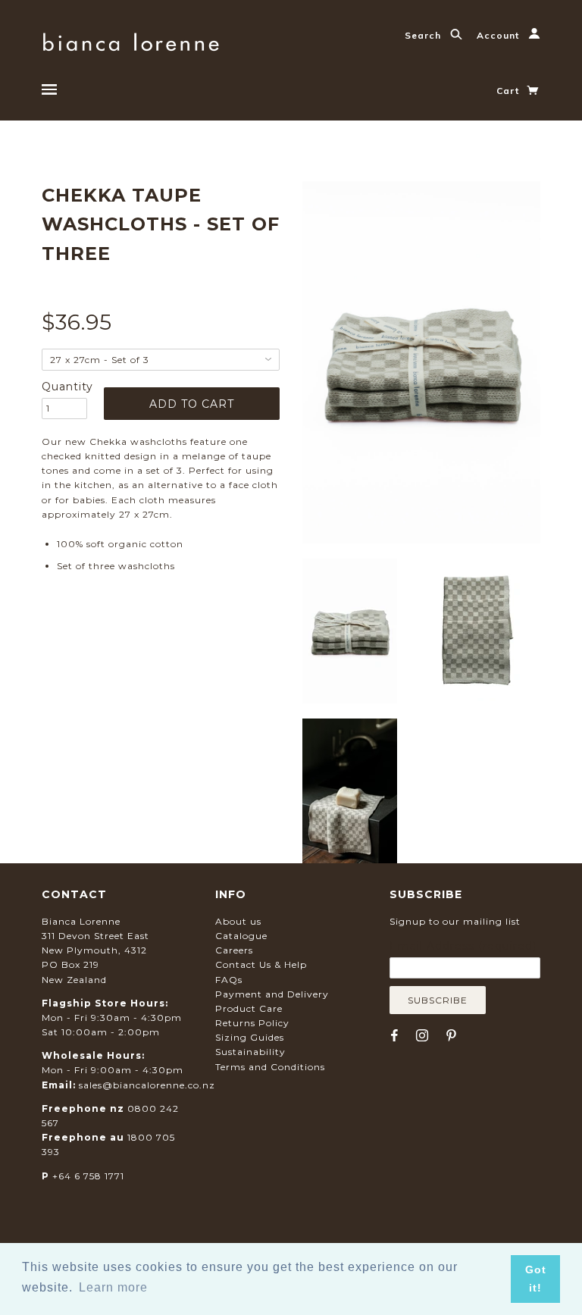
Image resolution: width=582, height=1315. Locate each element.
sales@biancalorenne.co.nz (147, 1085)
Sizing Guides (249, 1037)
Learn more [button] (113, 1287)
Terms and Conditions (270, 1066)
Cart (509, 90)
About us (238, 921)
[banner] (131, 40)
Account (499, 35)
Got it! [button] (535, 1278)
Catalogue (241, 935)
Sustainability (250, 1051)
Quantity (64, 386)
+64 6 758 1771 (88, 1176)
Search (424, 35)
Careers (234, 950)
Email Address (463, 946)
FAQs (228, 979)
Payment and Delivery (272, 994)
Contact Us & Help (261, 964)
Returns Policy (252, 1023)
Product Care (249, 1008)
